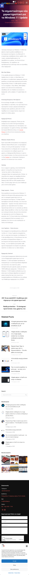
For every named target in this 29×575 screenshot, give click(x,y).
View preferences (14, 569)
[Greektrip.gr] (5, 468)
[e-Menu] (14, 459)
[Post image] (5, 324)
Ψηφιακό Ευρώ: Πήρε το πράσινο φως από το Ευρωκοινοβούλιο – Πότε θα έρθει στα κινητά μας (19, 349)
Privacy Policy (17, 572)
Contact (7, 157)
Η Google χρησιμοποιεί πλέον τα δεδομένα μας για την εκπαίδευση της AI (19, 323)
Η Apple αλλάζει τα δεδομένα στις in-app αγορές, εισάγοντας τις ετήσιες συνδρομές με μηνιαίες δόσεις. (19, 336)
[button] (2, 6)
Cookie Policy (11, 572)
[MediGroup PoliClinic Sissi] (23, 468)
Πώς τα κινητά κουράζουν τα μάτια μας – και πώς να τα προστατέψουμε (19, 369)
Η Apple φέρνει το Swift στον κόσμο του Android (19, 378)
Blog (4, 34)
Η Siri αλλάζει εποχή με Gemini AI (19, 359)
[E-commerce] (5, 459)
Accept (14, 561)
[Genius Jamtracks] (23, 459)
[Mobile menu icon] (27, 3)
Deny (14, 565)
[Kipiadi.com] (14, 468)
